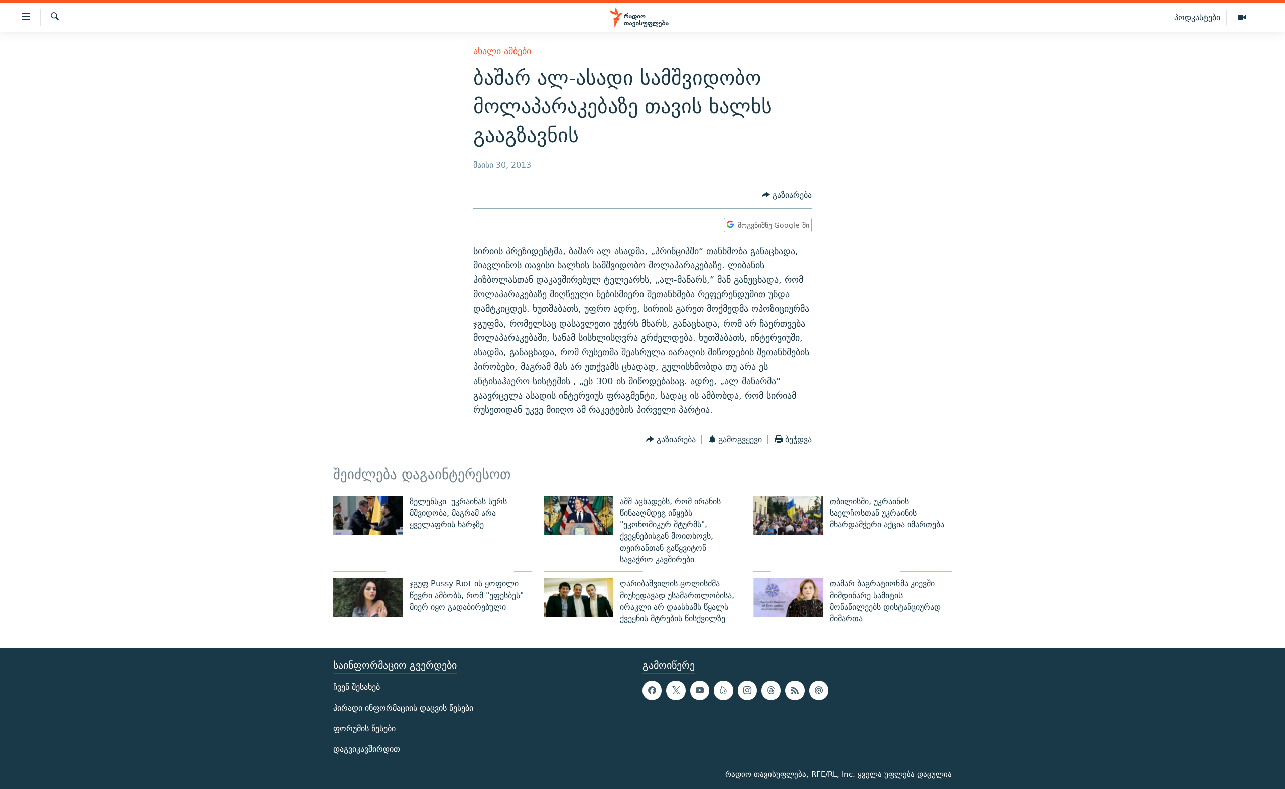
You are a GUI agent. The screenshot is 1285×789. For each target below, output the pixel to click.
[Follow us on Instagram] (747, 690)
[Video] (1242, 18)
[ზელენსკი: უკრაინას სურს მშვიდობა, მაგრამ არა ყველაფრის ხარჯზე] (368, 515)
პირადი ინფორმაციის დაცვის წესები (403, 707)
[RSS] (794, 690)
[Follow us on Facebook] (652, 690)
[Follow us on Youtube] (699, 690)
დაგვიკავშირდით (366, 749)
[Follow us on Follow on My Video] (723, 690)
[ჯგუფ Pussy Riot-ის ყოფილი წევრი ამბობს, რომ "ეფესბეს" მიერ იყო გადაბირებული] (368, 597)
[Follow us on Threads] (771, 690)
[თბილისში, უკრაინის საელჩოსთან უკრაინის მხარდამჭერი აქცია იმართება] (788, 515)
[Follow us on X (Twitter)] (675, 690)
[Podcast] (818, 690)
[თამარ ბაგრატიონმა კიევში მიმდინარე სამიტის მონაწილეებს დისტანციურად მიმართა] (788, 597)
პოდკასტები (1197, 17)
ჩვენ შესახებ (356, 687)
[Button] (787, 195)
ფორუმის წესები (364, 728)
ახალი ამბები (502, 51)
